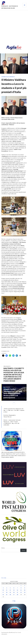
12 (10, 590)
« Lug (13, 600)
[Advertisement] (14, 28)
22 (21, 592)
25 (6, 594)
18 (6, 592)
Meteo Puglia (3, 577)
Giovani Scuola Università (8, 76)
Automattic (4, 634)
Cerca (3, 548)
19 (10, 592)
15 (21, 590)
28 (17, 594)
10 (3, 590)
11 (6, 590)
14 (17, 590)
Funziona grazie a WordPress (7, 632)
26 (10, 594)
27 (13, 594)
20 (14, 592)
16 (24, 590)
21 (17, 592)
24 (3, 594)
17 (3, 592)
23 (24, 592)
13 (13, 590)
